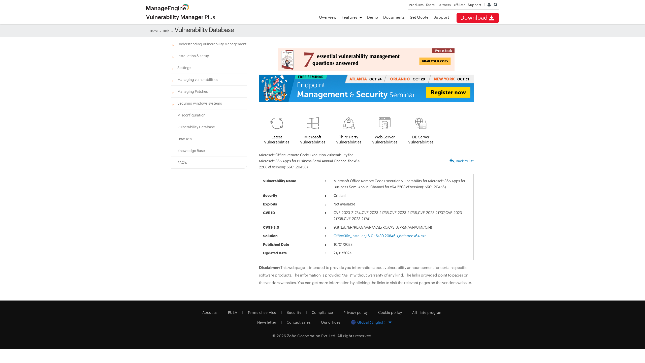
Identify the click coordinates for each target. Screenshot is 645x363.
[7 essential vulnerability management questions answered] (366, 59)
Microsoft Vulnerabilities (312, 139)
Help (166, 31)
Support (441, 17)
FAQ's (182, 163)
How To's (184, 139)
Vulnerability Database (196, 127)
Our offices (331, 322)
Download (474, 18)
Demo (372, 17)
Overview (328, 17)
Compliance (322, 312)
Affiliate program (427, 312)
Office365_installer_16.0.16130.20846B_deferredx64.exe (380, 236)
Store (430, 5)
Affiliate (460, 5)
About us (210, 312)
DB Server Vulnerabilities (420, 139)
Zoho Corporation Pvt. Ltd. (312, 336)
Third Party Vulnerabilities (348, 139)
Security (294, 312)
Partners (444, 5)
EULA (232, 312)
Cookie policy (390, 312)
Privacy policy (355, 312)
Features (350, 17)
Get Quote (419, 17)
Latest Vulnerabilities (276, 139)
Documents (394, 17)
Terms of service (262, 312)
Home (154, 31)
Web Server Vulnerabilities (384, 139)
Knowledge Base (191, 151)
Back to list (465, 161)
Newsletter (266, 322)
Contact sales (299, 322)
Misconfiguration (191, 115)
